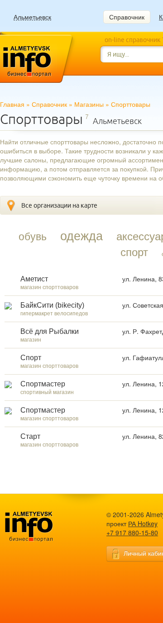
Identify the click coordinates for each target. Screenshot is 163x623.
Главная (12, 104)
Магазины (89, 104)
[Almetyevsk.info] (43, 527)
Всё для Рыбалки (49, 331)
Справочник (126, 16)
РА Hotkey (143, 523)
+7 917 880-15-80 (132, 532)
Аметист (34, 279)
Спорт (30, 357)
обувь (33, 235)
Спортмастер (42, 384)
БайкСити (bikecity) (52, 305)
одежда (81, 235)
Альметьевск (32, 17)
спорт (134, 251)
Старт (30, 436)
